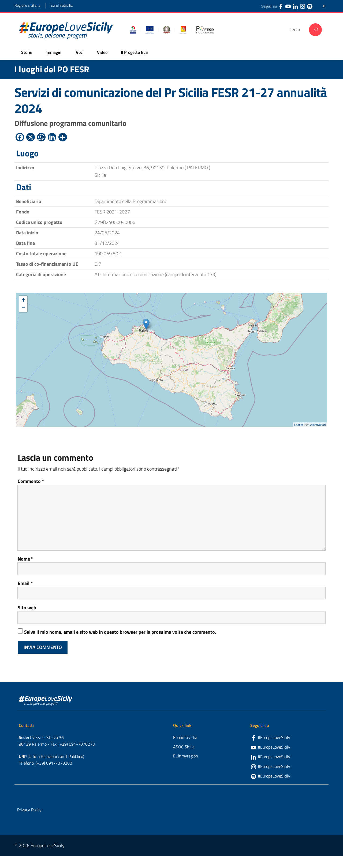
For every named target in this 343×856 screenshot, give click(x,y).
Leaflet (298, 424)
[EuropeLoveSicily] (66, 29)
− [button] (23, 308)
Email (25, 583)
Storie (26, 52)
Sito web (27, 607)
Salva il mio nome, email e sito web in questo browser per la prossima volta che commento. (120, 632)
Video (102, 52)
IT (324, 6)
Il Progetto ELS (134, 52)
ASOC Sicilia (184, 747)
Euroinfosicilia (185, 737)
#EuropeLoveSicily (274, 737)
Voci (80, 52)
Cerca (315, 29)
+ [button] (23, 299)
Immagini (54, 52)
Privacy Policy (29, 809)
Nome (25, 558)
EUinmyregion (185, 756)
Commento (31, 481)
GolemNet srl (317, 424)
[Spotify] (310, 6)
